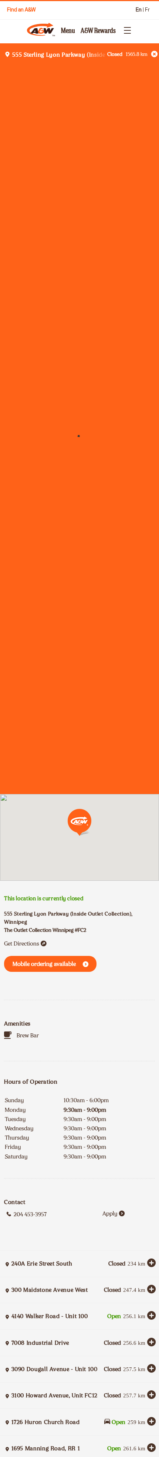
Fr (147, 10)
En (139, 10)
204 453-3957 (30, 1214)
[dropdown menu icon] (125, 29)
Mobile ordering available (44, 963)
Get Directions (21, 943)
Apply (110, 1213)
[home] (42, 29)
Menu (68, 30)
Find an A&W (21, 10)
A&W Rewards (98, 30)
